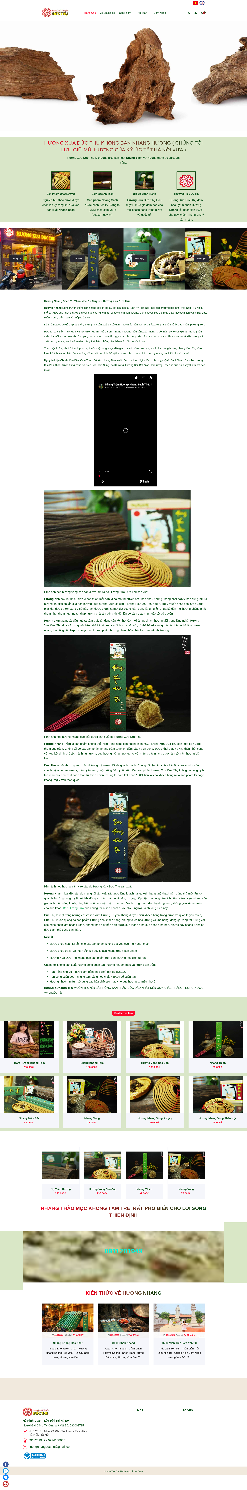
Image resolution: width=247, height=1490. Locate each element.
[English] (202, 3)
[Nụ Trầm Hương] (60, 1165)
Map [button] (140, 1410)
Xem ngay (16, 258)
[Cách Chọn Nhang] (123, 1321)
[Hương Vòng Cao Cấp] (155, 1039)
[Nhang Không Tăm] (92, 1039)
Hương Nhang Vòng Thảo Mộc (218, 1118)
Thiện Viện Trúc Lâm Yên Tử (179, 1343)
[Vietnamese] (195, 3)
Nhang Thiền (218, 1063)
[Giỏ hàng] (203, 12)
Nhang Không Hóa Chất (67, 1343)
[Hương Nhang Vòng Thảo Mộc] (218, 1094)
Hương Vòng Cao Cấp (155, 1063)
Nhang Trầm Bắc (29, 1118)
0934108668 (56, 1440)
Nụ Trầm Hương (61, 1189)
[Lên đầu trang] (206, 1483)
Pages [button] (188, 1410)
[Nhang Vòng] (92, 1094)
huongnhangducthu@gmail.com (50, 1446)
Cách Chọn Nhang (123, 1343)
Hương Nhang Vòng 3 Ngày (155, 1118)
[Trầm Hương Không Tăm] (29, 1039)
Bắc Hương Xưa (123, 1013)
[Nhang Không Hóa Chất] (67, 1321)
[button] (92, 1410)
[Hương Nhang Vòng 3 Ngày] (155, 1094)
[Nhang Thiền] (218, 1039)
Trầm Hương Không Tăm (29, 1063)
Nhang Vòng (92, 1118)
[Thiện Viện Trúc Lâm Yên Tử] (179, 1321)
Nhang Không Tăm (92, 1063)
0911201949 (123, 1251)
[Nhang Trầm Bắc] (29, 1094)
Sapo (140, 1471)
